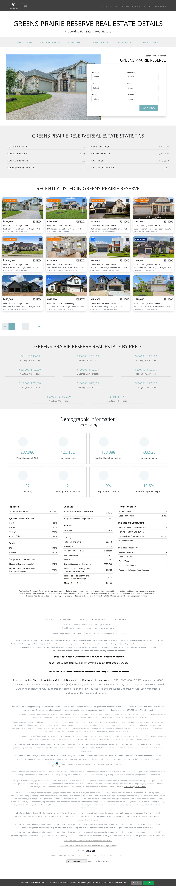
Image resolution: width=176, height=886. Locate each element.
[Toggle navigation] (25, 5)
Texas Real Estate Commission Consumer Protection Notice (88, 656)
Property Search (25, 42)
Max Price (131, 72)
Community (112, 855)
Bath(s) (129, 84)
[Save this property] (40, 200)
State (79, 855)
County (87, 855)
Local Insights (150, 42)
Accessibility (65, 619)
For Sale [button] (113, 6)
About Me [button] (124, 6)
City (95, 855)
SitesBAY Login (120, 619)
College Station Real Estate (66, 855)
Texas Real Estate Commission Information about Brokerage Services (88, 846)
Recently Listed (75, 42)
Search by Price (100, 42)
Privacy (48, 619)
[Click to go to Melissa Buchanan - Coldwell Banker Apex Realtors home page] (15, 5)
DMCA (81, 619)
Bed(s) (93, 84)
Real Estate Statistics (50, 42)
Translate (106, 861)
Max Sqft (130, 95)
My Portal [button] (136, 6)
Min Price (95, 72)
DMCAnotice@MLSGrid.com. (135, 787)
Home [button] (104, 6)
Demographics (125, 42)
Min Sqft (94, 95)
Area (121, 855)
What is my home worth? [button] (154, 6)
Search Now (149, 107)
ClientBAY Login (99, 619)
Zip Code (102, 855)
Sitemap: (52, 855)
